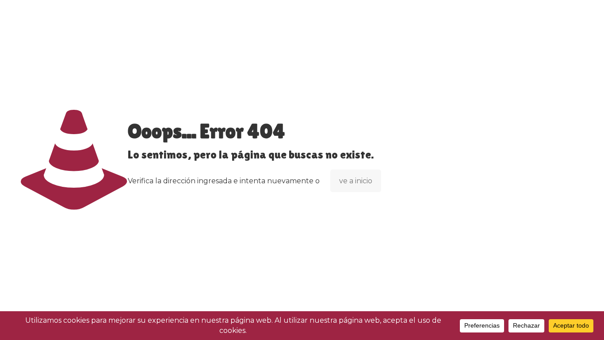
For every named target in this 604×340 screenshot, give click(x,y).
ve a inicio (355, 181)
